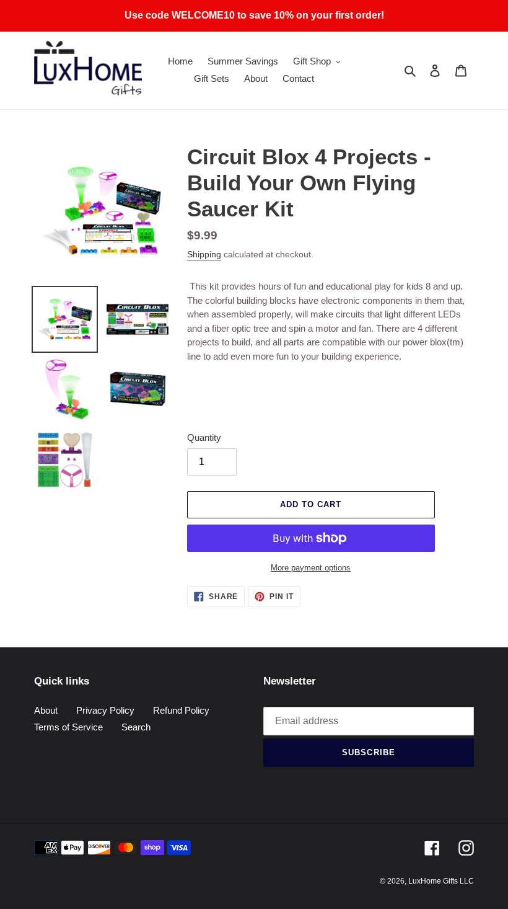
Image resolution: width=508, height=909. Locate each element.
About (46, 710)
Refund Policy (181, 710)
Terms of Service (68, 727)
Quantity (204, 437)
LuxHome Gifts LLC (441, 881)
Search (136, 727)
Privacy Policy (105, 710)
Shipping (204, 254)
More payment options (311, 567)
